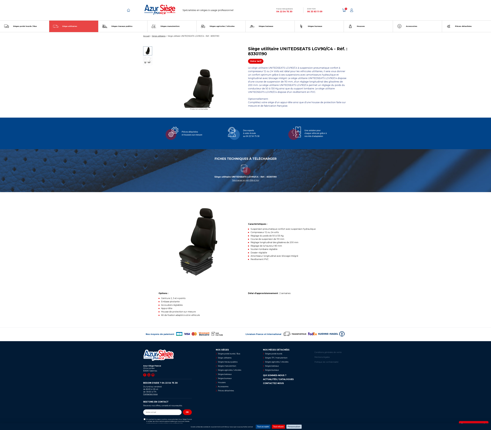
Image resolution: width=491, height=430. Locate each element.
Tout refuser (278, 427)
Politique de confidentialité (326, 362)
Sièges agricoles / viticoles (229, 370)
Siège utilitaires (224, 358)
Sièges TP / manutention (276, 358)
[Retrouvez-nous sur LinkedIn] (148, 374)
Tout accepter (263, 427)
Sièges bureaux (225, 378)
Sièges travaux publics (227, 362)
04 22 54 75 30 (284, 11)
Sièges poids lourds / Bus (229, 354)
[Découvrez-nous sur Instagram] (152, 374)
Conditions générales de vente (328, 352)
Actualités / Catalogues (278, 379)
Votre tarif (255, 61)
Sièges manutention (227, 366)
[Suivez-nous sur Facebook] (144, 374)
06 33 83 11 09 (314, 11)
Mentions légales (322, 357)
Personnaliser (294, 427)
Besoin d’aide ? (160, 383)
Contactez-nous (150, 394)
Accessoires (223, 386)
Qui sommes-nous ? (274, 375)
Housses (222, 382)
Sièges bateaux (225, 374)
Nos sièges (222, 350)
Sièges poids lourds (273, 354)
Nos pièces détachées (276, 350)
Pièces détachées (226, 390)
